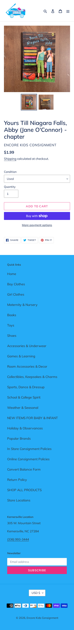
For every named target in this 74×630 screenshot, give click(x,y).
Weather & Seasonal (22, 408)
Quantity (10, 187)
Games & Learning (21, 356)
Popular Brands (19, 438)
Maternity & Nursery (22, 305)
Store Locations (18, 500)
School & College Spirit (23, 397)
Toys (10, 325)
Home (11, 274)
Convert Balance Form (24, 469)
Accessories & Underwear (26, 346)
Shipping (10, 159)
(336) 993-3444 (18, 539)
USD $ (36, 593)
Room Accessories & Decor (27, 366)
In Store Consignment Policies (29, 449)
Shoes (11, 336)
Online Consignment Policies (28, 459)
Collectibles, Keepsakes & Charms (32, 377)
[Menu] (68, 11)
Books (11, 315)
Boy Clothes (16, 284)
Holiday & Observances (25, 428)
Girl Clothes (15, 294)
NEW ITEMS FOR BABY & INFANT (32, 418)
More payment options (37, 225)
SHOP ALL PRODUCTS (24, 490)
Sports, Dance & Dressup (26, 387)
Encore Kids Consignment (42, 618)
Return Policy (17, 480)
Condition (10, 172)
